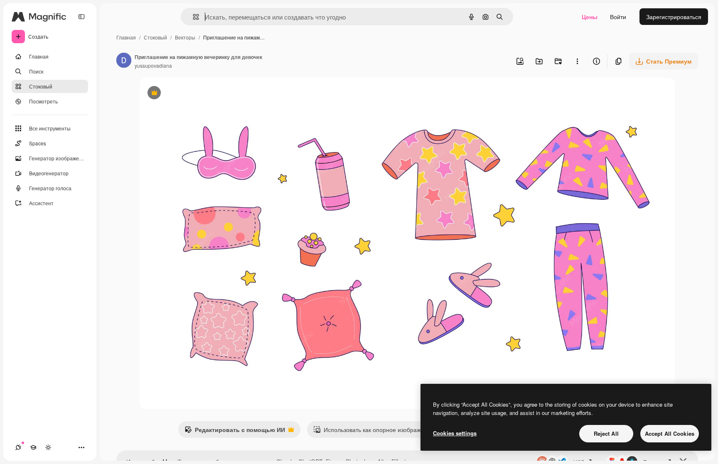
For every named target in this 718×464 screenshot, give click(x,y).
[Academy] (33, 447)
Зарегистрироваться (673, 16)
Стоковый (155, 37)
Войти (618, 16)
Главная (126, 37)
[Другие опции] (577, 61)
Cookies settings (455, 433)
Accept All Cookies (669, 433)
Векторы (185, 37)
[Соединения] (18, 447)
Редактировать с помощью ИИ (234, 431)
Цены (590, 16)
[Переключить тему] (48, 447)
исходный (195, 93)
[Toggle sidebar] (81, 16)
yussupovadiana (153, 65)
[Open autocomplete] (192, 17)
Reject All (606, 433)
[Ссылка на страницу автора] (123, 61)
